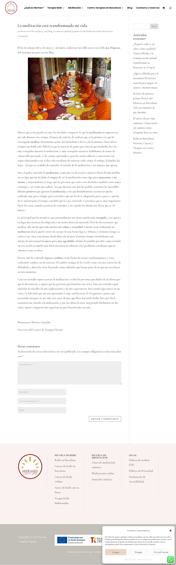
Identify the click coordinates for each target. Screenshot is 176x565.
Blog (129, 8)
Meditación (74, 8)
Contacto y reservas (148, 8)
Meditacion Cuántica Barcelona (98, 31)
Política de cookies (130, 559)
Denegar (138, 552)
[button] (170, 530)
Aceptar (115, 552)
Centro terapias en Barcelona (104, 8)
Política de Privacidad (144, 559)
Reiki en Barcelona (65, 460)
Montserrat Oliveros (29, 31)
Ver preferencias (161, 552)
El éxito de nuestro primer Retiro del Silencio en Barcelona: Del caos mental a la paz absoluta (145, 103)
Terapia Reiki (54, 8)
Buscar (154, 26)
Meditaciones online (103, 473)
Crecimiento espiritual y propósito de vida (69, 31)
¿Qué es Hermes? (34, 8)
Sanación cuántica (102, 479)
